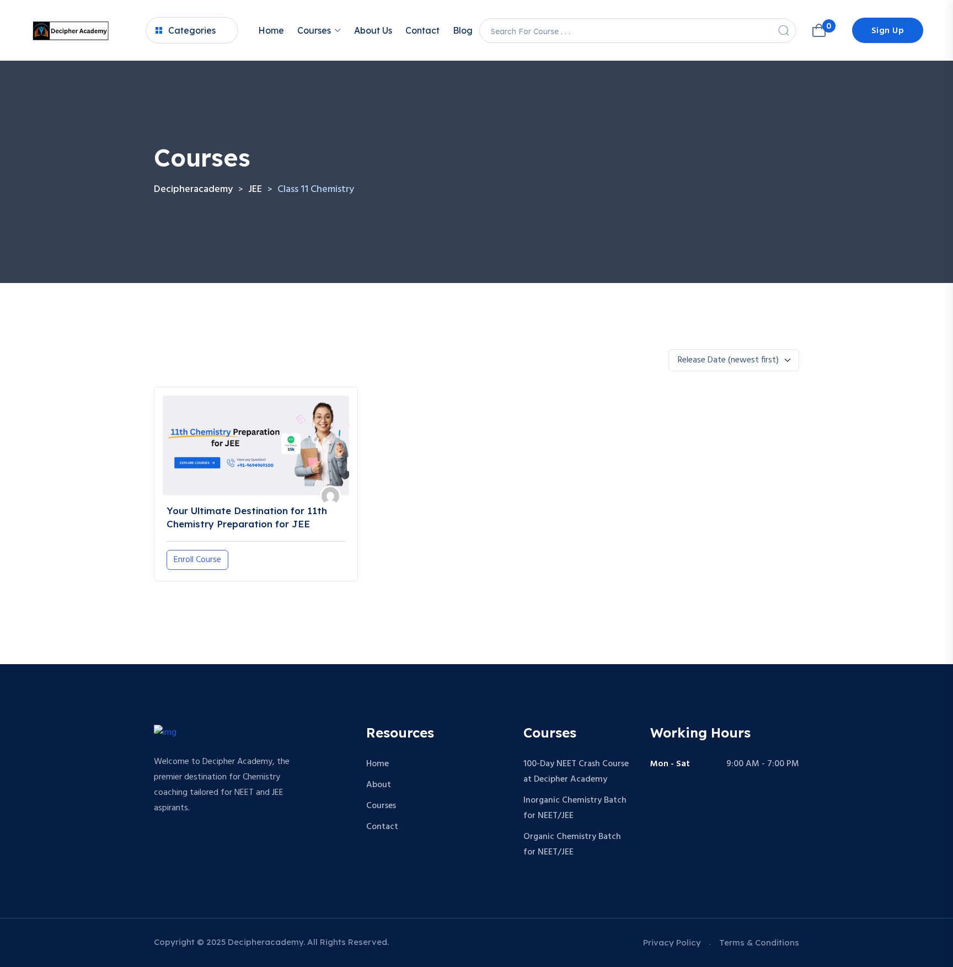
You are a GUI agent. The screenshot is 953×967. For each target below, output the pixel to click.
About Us (373, 30)
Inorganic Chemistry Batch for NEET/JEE (575, 808)
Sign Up (887, 31)
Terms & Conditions (759, 942)
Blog (463, 30)
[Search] (783, 30)
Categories (192, 30)
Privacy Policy (672, 942)
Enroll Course (197, 560)
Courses (314, 30)
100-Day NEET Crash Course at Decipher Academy (576, 772)
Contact (422, 30)
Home (271, 30)
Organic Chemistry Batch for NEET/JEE (572, 844)
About (378, 785)
